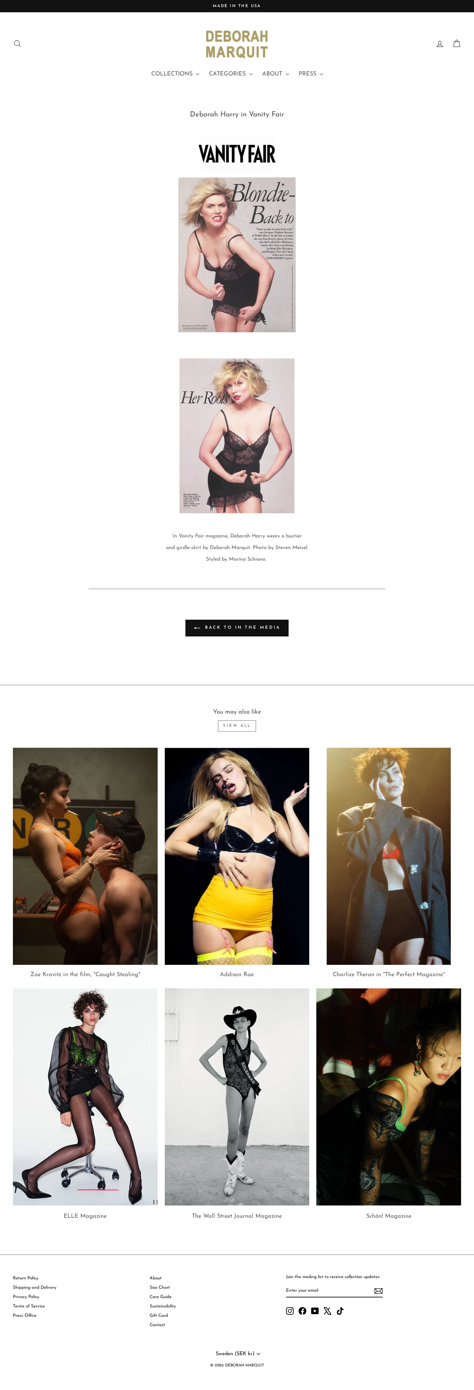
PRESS (308, 74)
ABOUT (273, 74)
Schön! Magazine (388, 1216)
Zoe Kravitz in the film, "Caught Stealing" (85, 975)
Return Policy (25, 1278)
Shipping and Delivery (34, 1287)
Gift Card (159, 1316)
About (156, 1278)
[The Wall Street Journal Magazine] (237, 1096)
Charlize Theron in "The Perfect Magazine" (389, 975)
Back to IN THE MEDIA (242, 628)
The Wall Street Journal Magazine (237, 1216)
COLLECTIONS (172, 74)
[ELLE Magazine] (85, 1096)
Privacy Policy (26, 1297)
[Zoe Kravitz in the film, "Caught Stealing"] (85, 856)
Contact (157, 1325)
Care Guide (161, 1297)
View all (237, 726)
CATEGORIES (228, 74)
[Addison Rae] (237, 856)
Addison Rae (237, 975)
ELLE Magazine (85, 1216)
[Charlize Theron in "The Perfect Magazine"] (388, 856)
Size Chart (160, 1287)
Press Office (24, 1316)
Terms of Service (29, 1306)
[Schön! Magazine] (388, 1096)
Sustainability (163, 1306)
